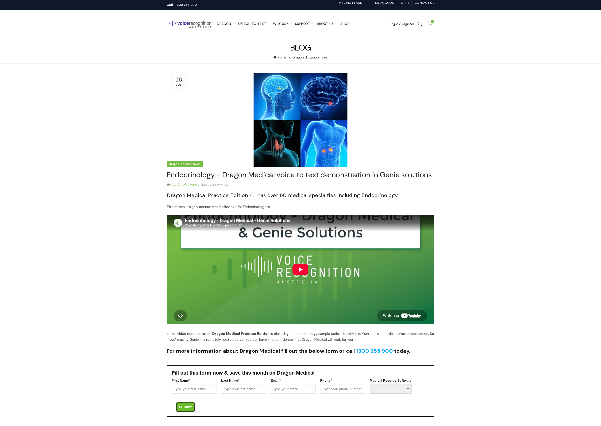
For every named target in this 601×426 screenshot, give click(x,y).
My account (385, 3)
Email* (276, 380)
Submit (185, 406)
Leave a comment (215, 184)
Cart (405, 3)
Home (282, 57)
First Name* (181, 380)
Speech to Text (252, 24)
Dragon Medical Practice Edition (241, 333)
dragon (224, 24)
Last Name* (230, 380)
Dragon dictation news (310, 57)
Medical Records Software (391, 380)
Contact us (424, 3)
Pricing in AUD (350, 3)
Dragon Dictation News (184, 164)
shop (344, 24)
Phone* (326, 380)
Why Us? (280, 24)
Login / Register (402, 24)
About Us (325, 24)
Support (302, 24)
